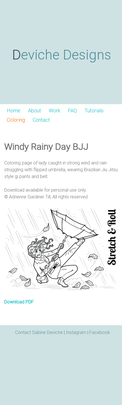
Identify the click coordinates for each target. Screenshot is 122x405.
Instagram (76, 332)
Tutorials (94, 110)
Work (54, 110)
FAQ (72, 110)
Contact (41, 120)
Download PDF (19, 302)
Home (13, 110)
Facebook (99, 332)
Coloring (16, 120)
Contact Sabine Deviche (39, 332)
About (34, 110)
